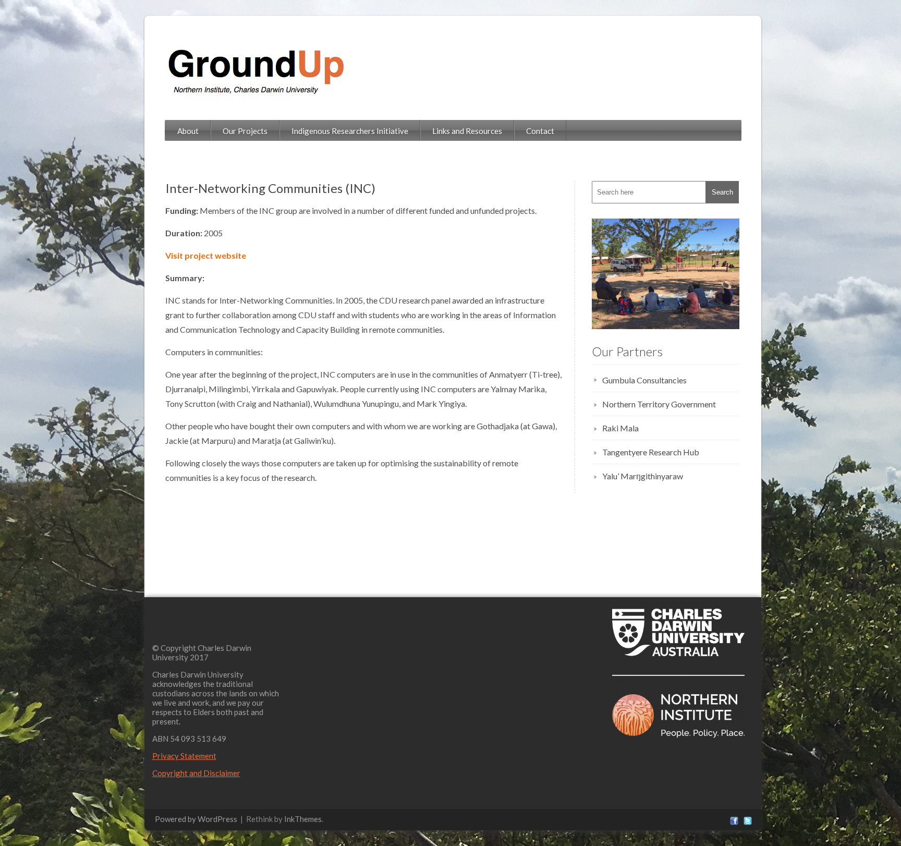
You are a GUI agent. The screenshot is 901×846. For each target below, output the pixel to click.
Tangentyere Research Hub (650, 452)
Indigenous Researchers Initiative (349, 131)
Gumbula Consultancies (644, 380)
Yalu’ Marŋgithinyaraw (642, 476)
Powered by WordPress (196, 819)
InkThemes (303, 819)
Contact (540, 131)
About (188, 131)
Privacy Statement (184, 755)
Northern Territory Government (659, 404)
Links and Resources (467, 131)
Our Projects (245, 131)
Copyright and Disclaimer (196, 773)
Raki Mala (620, 428)
